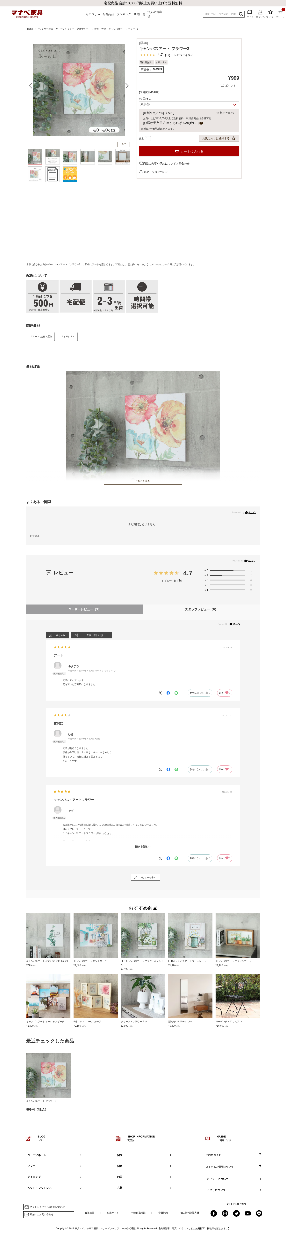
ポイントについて (218, 1179)
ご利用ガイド (213, 1154)
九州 (120, 1187)
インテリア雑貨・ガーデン (51, 29)
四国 (120, 1176)
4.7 (187, 573)
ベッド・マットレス (39, 1187)
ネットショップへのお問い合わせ (47, 1207)
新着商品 (108, 14)
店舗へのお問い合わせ (41, 1214)
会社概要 (89, 1212)
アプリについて (216, 1189)
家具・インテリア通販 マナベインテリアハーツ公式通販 (105, 1228)
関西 (120, 1166)
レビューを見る (183, 55)
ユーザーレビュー (84, 609)
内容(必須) (35, 536)
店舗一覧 (140, 14)
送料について (226, 113)
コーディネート (36, 1155)
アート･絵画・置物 (96, 29)
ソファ (31, 1166)
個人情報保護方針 (190, 1212)
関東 (120, 1155)
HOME (30, 29)
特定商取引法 (139, 1212)
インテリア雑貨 (75, 29)
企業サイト (113, 1212)
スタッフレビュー (201, 609)
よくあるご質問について (220, 1166)
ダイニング (34, 1176)
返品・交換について (156, 171)
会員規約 (163, 1212)
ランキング (124, 14)
